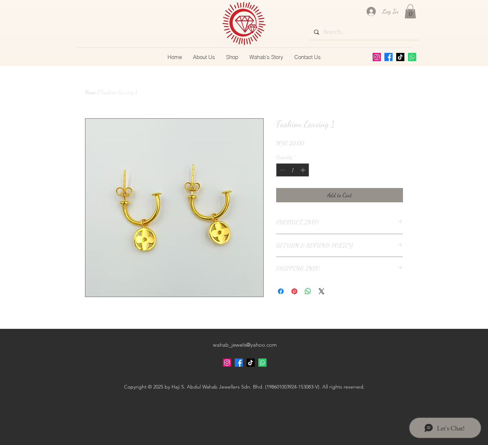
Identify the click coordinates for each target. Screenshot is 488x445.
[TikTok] (400, 57)
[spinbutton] (292, 170)
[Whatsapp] (412, 57)
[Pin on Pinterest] (294, 291)
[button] (410, 11)
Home (90, 92)
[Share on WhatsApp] (308, 291)
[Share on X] (321, 291)
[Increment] (303, 170)
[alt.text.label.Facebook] (388, 57)
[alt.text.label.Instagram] (377, 57)
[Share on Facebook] (281, 291)
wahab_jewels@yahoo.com (245, 344)
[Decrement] (281, 170)
